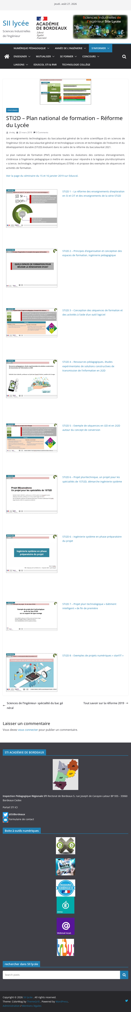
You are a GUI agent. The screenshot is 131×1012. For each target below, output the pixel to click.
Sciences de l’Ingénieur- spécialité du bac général (35, 705)
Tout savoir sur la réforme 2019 (103, 703)
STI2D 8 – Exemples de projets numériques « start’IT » (92, 655)
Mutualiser (43, 56)
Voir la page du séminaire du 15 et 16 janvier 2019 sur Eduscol (42, 175)
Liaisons (19, 64)
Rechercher (124, 975)
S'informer (12, 110)
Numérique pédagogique (30, 48)
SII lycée (16, 23)
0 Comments (42, 132)
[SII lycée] (7, 56)
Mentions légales (31, 1005)
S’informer (99, 48)
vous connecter (28, 730)
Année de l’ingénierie (68, 48)
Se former (66, 56)
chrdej (12, 132)
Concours (89, 56)
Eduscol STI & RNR (45, 64)
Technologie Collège (76, 64)
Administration (11, 1005)
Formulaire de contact (21, 819)
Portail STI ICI (10, 807)
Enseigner (20, 56)
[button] (47, 48)
